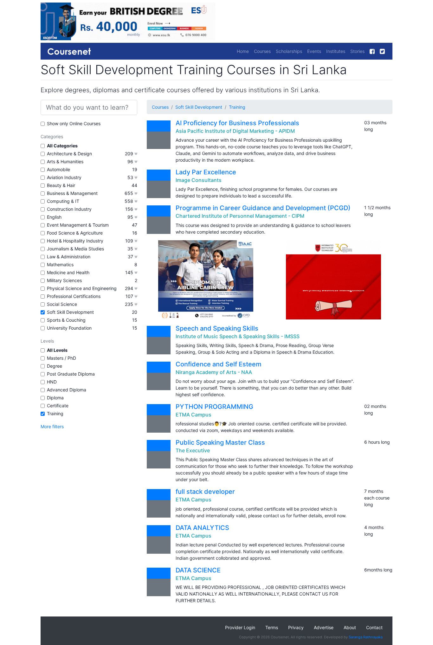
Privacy (296, 627)
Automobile (58, 169)
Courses (262, 51)
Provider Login (240, 627)
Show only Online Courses (73, 123)
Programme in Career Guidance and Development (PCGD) (263, 208)
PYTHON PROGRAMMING (214, 406)
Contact (374, 627)
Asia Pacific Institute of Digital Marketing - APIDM (235, 131)
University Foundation (69, 328)
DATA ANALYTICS (202, 528)
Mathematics (60, 264)
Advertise (323, 627)
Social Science (62, 304)
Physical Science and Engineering (82, 288)
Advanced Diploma (66, 389)
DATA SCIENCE (198, 570)
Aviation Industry (64, 177)
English (54, 217)
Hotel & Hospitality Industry (75, 240)
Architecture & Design (69, 153)
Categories (52, 136)
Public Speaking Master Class (220, 442)
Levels (47, 341)
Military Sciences (64, 280)
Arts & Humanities (65, 161)
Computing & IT (63, 201)
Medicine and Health (68, 272)
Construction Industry (69, 209)
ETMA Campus (193, 414)
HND (52, 381)
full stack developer (205, 491)
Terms (271, 627)
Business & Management (72, 193)
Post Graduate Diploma (71, 374)
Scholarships (289, 51)
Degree (54, 366)
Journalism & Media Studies (75, 248)
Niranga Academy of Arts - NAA (214, 372)
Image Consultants (199, 180)
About (350, 627)
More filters (52, 426)
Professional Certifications (73, 296)
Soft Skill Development (70, 312)
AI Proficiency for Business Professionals (237, 123)
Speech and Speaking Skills (217, 328)
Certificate (57, 405)
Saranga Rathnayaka (366, 637)
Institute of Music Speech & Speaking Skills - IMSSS (238, 336)
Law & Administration (68, 256)
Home (243, 51)
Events (314, 51)
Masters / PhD (61, 358)
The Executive (193, 450)
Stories (357, 51)
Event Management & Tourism (78, 225)
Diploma (55, 397)
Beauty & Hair (61, 185)
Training (55, 413)
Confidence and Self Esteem (219, 364)
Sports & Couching (66, 320)
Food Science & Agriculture (75, 232)
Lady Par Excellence (206, 172)
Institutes (335, 51)
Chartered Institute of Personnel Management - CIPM (240, 216)
